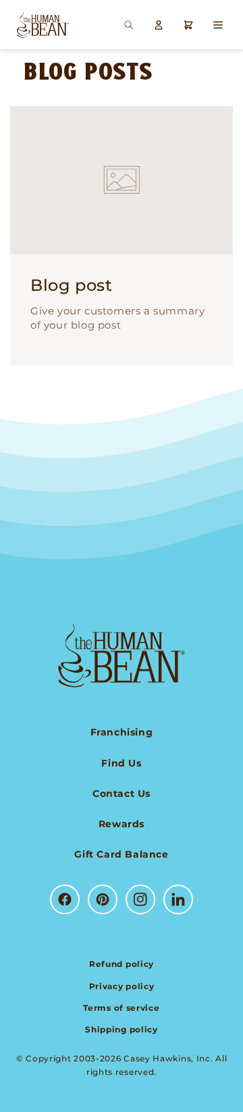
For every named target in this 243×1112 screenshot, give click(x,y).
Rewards (121, 824)
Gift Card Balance (121, 854)
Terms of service (121, 1008)
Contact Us (121, 793)
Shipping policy (121, 1029)
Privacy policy (122, 986)
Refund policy (121, 964)
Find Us (121, 763)
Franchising (121, 732)
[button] (129, 25)
